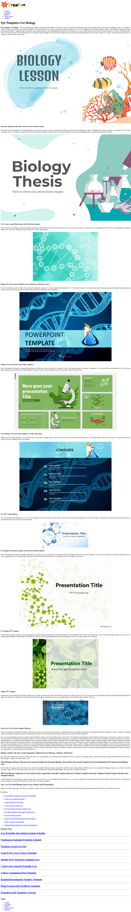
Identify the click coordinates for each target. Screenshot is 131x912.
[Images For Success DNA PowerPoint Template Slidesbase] (65, 712)
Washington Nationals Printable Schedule (21, 840)
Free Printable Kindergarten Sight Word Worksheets (20, 796)
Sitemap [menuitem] (7, 18)
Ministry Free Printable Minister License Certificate (20, 818)
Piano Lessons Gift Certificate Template (20, 886)
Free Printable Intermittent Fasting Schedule (23, 833)
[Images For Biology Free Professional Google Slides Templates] (65, 327)
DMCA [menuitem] (7, 14)
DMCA (7, 906)
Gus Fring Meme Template (13, 815)
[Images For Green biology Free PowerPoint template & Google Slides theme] (65, 401)
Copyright (8, 904)
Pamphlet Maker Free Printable (14, 802)
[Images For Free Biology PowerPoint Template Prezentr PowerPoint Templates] (65, 535)
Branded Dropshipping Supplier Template (21, 879)
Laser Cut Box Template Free (14, 805)
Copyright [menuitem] (8, 13)
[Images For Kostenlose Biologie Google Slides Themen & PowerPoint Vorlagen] (65, 80)
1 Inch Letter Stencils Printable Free (19, 866)
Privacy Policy (9, 908)
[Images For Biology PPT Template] (65, 664)
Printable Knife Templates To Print (18, 892)
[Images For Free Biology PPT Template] (65, 593)
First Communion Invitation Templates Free (18, 809)
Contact (7, 902)
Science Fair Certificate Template (15, 799)
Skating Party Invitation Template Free (20, 859)
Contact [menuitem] (7, 11)
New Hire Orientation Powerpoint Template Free (19, 812)
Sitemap (7, 909)
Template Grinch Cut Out (13, 846)
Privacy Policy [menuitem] (9, 16)
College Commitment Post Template (18, 873)
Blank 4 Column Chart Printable (14, 822)
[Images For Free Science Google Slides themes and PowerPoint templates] (65, 177)
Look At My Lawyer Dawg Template (19, 853)
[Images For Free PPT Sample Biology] (65, 476)
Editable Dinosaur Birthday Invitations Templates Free (21, 825)
